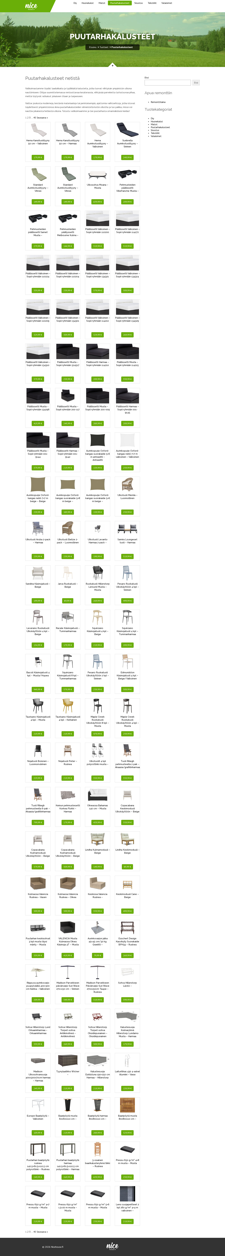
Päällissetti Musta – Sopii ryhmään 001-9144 (38, 453)
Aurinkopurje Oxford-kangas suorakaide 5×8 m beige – (68, 498)
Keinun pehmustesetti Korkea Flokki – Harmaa (68, 808)
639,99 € (97, 201)
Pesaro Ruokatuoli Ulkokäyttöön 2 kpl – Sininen (97, 675)
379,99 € (97, 290)
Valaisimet (166, 2)
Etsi (147, 77)
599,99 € (38, 911)
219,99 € (68, 467)
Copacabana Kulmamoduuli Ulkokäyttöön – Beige (38, 852)
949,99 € (38, 689)
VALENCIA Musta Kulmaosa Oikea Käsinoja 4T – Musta (68, 941)
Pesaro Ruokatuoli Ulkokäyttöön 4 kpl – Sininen (127, 586)
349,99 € (68, 999)
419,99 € (38, 423)
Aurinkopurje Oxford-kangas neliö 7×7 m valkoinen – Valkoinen (127, 453)
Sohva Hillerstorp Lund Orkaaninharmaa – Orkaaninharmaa (38, 1030)
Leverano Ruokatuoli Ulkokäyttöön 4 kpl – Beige (37, 631)
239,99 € (38, 556)
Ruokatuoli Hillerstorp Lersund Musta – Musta (98, 586)
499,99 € (127, 600)
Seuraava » (42, 117)
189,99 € (68, 512)
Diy (75, 2)
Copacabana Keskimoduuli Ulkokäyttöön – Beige (127, 808)
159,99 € (97, 467)
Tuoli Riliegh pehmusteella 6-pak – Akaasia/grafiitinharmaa (38, 808)
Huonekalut (88, 2)
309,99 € (127, 290)
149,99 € (38, 201)
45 (34, 117)
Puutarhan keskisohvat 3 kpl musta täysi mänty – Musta (38, 941)
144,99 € (68, 246)
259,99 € (68, 290)
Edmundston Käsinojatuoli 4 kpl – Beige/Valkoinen (127, 675)
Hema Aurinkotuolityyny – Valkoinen (97, 143)
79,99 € (97, 955)
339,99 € (38, 290)
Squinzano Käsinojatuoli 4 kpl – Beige (97, 631)
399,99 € (127, 999)
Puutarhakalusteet (119, 2)
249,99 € (127, 157)
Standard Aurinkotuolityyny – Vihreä (38, 187)
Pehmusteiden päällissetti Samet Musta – (38, 232)
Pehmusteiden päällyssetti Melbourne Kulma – (67, 232)
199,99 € (97, 556)
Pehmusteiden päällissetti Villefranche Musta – (127, 187)
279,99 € (38, 246)
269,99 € (127, 334)
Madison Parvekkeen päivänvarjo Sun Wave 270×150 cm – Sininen (67, 985)
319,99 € (97, 246)
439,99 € (97, 822)
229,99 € (38, 778)
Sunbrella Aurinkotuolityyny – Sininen (127, 143)
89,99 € (67, 600)
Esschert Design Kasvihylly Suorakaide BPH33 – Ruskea (127, 941)
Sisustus (138, 2)
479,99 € (97, 733)
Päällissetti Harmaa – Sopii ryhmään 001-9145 (127, 409)
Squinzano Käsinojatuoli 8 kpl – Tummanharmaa (68, 675)
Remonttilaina (158, 101)
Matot (102, 2)
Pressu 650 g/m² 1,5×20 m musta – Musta (67, 1207)
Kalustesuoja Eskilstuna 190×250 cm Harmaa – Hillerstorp (97, 1074)
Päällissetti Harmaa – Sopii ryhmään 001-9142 (67, 453)
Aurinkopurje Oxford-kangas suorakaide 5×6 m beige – (97, 498)
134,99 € (38, 645)
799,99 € (38, 822)
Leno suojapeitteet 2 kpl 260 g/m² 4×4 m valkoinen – (127, 1207)
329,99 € (38, 334)
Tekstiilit (152, 2)
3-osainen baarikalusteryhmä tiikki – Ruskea (97, 1163)
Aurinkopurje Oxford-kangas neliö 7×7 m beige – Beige (37, 498)
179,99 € (38, 157)
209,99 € (127, 201)
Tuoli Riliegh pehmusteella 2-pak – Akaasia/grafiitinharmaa (127, 764)
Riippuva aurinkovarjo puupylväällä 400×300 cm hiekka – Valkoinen (38, 985)
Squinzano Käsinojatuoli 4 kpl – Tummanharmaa (127, 631)
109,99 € (38, 1132)
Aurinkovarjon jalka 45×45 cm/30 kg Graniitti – (98, 941)
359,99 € (127, 379)
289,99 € (97, 423)
